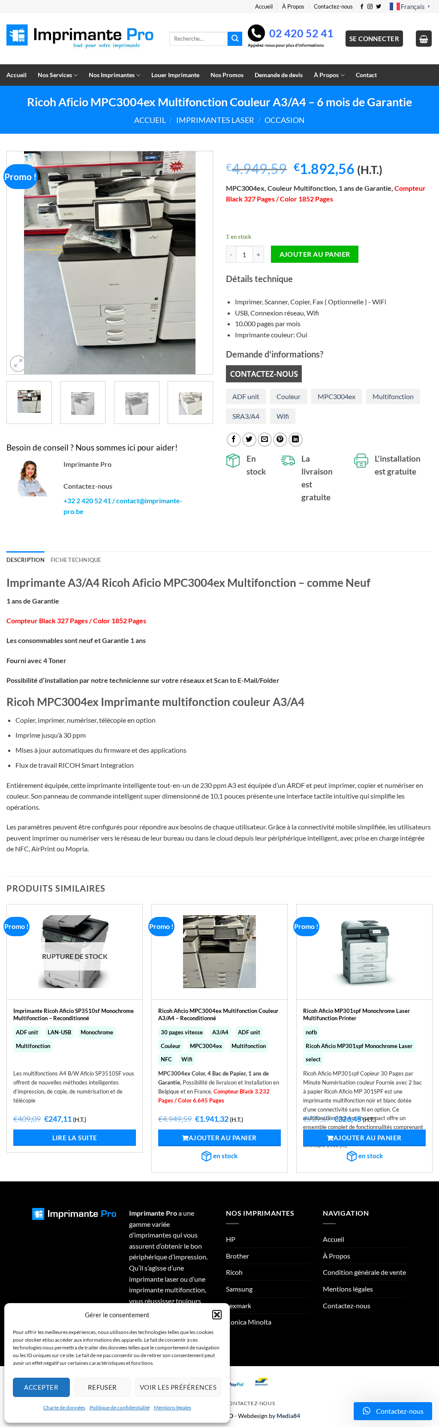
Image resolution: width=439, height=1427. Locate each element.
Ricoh (234, 1272)
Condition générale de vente (364, 1272)
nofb (311, 1032)
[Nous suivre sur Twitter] (378, 7)
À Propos (293, 6)
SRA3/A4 (245, 416)
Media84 (288, 1415)
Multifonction (393, 396)
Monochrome (97, 1032)
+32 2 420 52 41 (87, 500)
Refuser (102, 1387)
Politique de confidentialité (120, 1407)
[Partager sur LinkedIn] (296, 440)
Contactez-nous (333, 6)
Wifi (283, 416)
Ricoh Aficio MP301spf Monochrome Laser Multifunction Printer (356, 1014)
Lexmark (238, 1305)
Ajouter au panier (315, 254)
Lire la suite (74, 1138)
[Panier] (424, 38)
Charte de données (64, 1407)
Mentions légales (172, 1407)
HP (230, 1239)
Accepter (41, 1387)
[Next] (197, 262)
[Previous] (22, 262)
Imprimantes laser (215, 120)
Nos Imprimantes (112, 74)
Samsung (239, 1289)
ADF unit (245, 396)
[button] (217, 1314)
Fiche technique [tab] (76, 559)
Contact (366, 74)
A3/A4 (220, 1032)
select (313, 1059)
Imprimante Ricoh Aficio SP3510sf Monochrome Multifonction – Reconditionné (73, 1014)
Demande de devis (279, 74)
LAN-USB (59, 1032)
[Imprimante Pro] (81, 38)
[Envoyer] (235, 39)
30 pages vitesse (182, 1032)
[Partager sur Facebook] (234, 440)
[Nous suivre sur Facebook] (361, 7)
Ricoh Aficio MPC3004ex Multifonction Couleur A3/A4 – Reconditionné (218, 1014)
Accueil (264, 6)
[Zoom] (18, 363)
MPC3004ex (336, 396)
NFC (166, 1059)
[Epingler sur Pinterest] (280, 440)
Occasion (285, 120)
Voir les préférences (178, 1387)
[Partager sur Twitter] (249, 440)
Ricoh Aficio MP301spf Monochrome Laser (359, 1045)
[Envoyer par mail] (265, 440)
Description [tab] (25, 559)
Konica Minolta (248, 1322)
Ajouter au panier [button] (223, 1138)
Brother (237, 1256)
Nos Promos (227, 74)
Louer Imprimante (175, 74)
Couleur (289, 396)
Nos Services (55, 74)
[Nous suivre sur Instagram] (370, 7)
